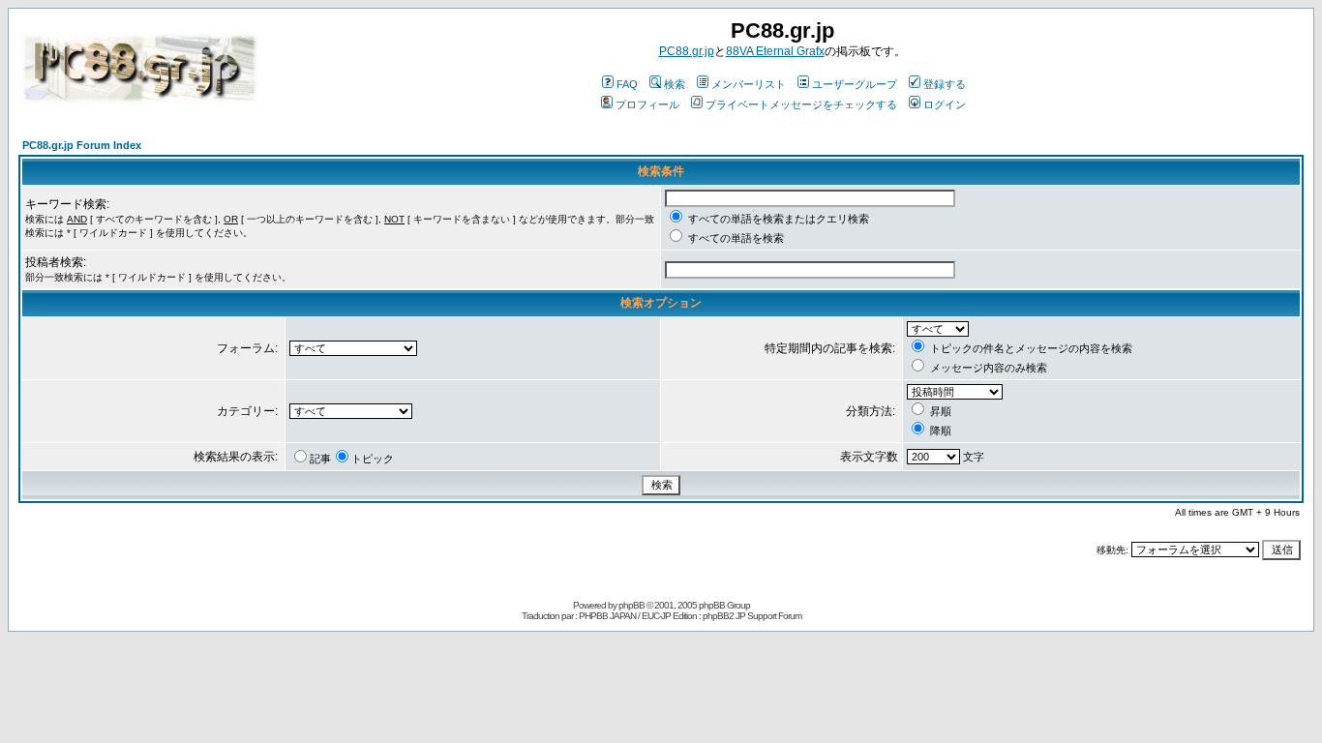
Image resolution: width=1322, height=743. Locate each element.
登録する (944, 84)
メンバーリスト (748, 84)
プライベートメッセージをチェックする (801, 104)
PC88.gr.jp (686, 51)
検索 (674, 84)
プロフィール (647, 104)
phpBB (631, 605)
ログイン (944, 104)
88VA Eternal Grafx (775, 51)
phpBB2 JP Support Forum (752, 615)
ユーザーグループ (854, 84)
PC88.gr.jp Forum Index (81, 145)
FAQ (627, 84)
